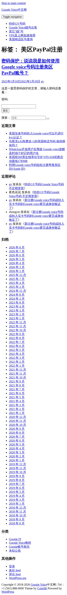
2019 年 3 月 (17, 499)
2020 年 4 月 (17, 448)
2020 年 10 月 (17, 424)
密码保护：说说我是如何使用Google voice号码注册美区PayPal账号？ (30, 66)
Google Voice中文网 (14, 9)
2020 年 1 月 (17, 460)
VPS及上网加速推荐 (22, 35)
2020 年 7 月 (17, 436)
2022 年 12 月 (17, 322)
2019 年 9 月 (17, 476)
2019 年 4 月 (17, 495)
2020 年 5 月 (17, 444)
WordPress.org (17, 578)
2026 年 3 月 (17, 267)
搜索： (5, 117)
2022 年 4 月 (17, 353)
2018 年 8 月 (17, 523)
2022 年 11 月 (17, 326)
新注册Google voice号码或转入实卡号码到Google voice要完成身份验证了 (36, 204)
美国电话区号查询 (21, 39)
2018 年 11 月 (17, 511)
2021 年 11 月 (17, 373)
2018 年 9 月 (17, 519)
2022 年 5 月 (17, 349)
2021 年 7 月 (17, 389)
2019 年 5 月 (17, 491)
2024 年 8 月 (17, 294)
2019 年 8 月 (17, 480)
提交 (5, 110)
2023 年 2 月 (17, 314)
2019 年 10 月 (17, 472)
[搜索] (47, 118)
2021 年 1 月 (17, 413)
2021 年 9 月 (17, 381)
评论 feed (15, 574)
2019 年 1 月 (17, 503)
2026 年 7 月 (17, 251)
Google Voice (39, 584)
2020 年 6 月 (17, 440)
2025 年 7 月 (17, 279)
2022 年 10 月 (17, 330)
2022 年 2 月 (17, 361)
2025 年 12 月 (17, 275)
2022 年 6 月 (17, 346)
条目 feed (15, 570)
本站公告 (15, 550)
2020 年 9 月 (17, 428)
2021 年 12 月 (17, 369)
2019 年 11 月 (17, 468)
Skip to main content (13, 3)
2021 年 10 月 (17, 377)
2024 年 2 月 (17, 298)
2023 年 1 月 (17, 318)
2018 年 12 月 (17, 507)
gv (42, 81)
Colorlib (42, 588)
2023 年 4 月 (17, 306)
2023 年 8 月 (17, 302)
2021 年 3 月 (17, 405)
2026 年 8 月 (17, 247)
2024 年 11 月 (17, 290)
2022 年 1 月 (17, 365)
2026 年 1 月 (17, 271)
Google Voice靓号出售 (23, 27)
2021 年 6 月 (17, 393)
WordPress (7, 591)
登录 (12, 566)
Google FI (15, 539)
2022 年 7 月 (17, 342)
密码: (4, 99)
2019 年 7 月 (17, 484)
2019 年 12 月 (17, 464)
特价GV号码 (17, 23)
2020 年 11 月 (17, 420)
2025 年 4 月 (17, 282)
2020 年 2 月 (17, 456)
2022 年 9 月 (17, 334)
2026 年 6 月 (17, 255)
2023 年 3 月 (17, 310)
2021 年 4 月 (17, 401)
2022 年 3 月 (17, 357)
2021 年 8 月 (17, 385)
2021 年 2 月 (17, 409)
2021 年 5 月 (17, 397)
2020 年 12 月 (17, 417)
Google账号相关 (19, 546)
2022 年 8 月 (17, 338)
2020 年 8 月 (17, 432)
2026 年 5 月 (17, 259)
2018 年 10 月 (17, 515)
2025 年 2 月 (17, 286)
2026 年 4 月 (17, 263)
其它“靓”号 (16, 31)
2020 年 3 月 (17, 452)
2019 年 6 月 (17, 487)
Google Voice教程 (20, 542)
